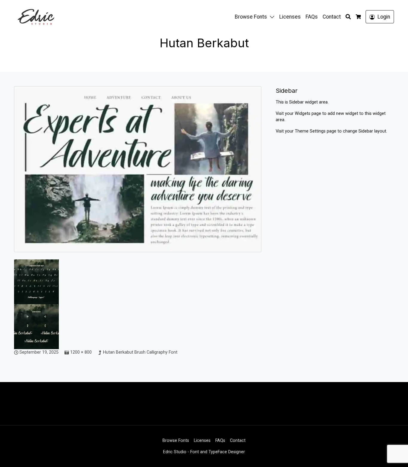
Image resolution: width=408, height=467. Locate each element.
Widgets (303, 113)
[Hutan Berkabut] (137, 172)
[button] (273, 16)
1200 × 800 (81, 352)
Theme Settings (311, 131)
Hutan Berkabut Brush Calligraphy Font (140, 352)
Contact (332, 17)
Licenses (290, 17)
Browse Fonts (251, 17)
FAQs (312, 17)
